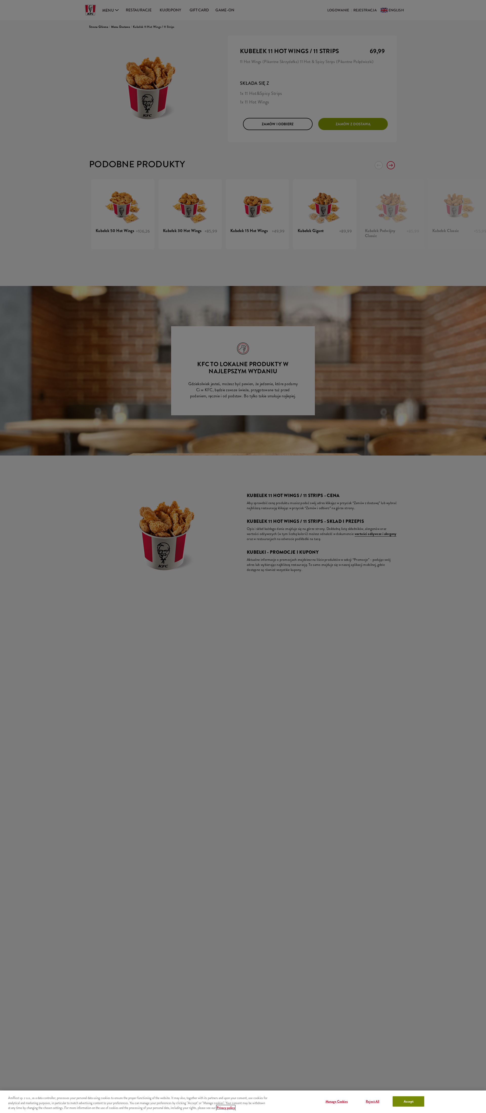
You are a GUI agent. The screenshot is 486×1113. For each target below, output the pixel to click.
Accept (409, 1101)
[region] (243, 1101)
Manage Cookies (337, 1101)
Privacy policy (226, 1107)
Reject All (372, 1101)
